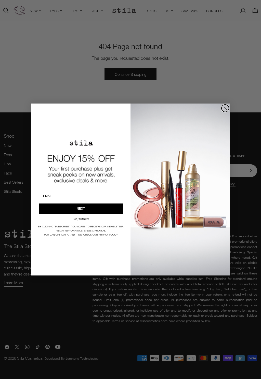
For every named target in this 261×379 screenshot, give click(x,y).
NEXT (81, 208)
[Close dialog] (225, 108)
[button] (80, 219)
